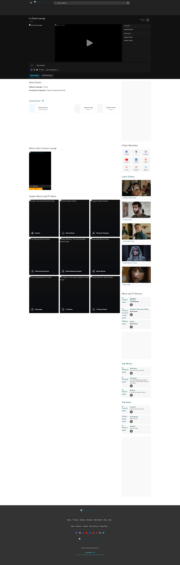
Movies (69, 520)
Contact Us (79, 526)
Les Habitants (34, 186)
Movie (31, 21)
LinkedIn (136, 162)
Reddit (37, 70)
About (72, 526)
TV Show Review (134, 301)
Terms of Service (93, 526)
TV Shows (75, 520)
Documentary (41, 65)
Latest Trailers (128, 176)
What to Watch (98, 520)
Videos (105, 520)
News (109, 520)
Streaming (82, 520)
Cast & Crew (34, 100)
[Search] (128, 3)
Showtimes (89, 520)
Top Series (126, 402)
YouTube (127, 162)
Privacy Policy (104, 526)
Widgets (146, 169)
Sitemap (85, 526)
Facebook (31, 70)
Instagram (146, 154)
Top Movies (127, 363)
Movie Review (133, 311)
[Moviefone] (41, 3)
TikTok (126, 169)
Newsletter (136, 169)
